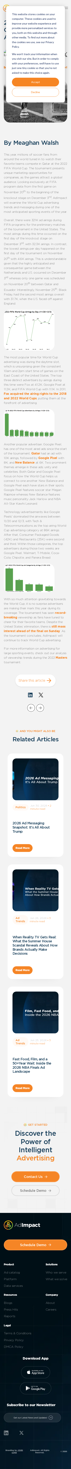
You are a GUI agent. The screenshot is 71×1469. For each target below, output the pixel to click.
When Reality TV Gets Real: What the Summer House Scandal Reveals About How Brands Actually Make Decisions (35, 945)
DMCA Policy (13, 1347)
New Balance (24, 462)
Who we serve (56, 1272)
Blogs (8, 1303)
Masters (61, 657)
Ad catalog (12, 1272)
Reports (9, 1316)
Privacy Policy (14, 1340)
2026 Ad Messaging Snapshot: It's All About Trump (31, 827)
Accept (35, 82)
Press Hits (11, 1309)
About (50, 1303)
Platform (10, 1279)
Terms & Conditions (17, 1333)
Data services (13, 1286)
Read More (23, 847)
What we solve (56, 1279)
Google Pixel (47, 458)
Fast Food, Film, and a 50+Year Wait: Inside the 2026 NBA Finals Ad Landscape (31, 1065)
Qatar (35, 453)
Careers (51, 1309)
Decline (35, 92)
